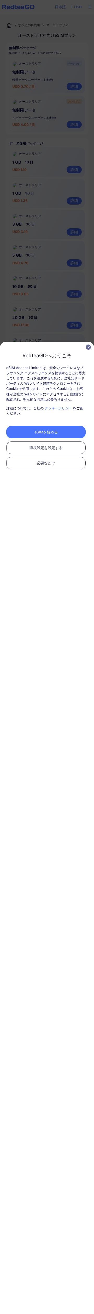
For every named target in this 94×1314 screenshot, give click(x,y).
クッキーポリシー (58, 408)
